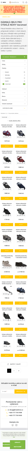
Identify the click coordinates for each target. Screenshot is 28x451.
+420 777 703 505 (15, 415)
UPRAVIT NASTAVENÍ (17, 445)
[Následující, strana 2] (14, 371)
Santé (15, 81)
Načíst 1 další (15, 364)
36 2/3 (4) (5, 268)
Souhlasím (6, 445)
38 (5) (18, 268)
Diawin (15, 72)
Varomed (15, 84)
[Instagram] (16, 425)
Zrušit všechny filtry (14, 120)
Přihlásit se (20, 391)
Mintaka (15, 75)
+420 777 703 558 (15, 413)
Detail (7, 146)
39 (22, 268)
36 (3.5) (5, 137)
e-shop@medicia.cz (15, 410)
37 (19, 189)
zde (14, 437)
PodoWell (15, 78)
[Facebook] (13, 425)
